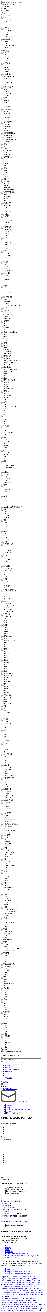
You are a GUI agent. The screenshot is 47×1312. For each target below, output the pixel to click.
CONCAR (7, 150)
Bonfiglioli (7, 107)
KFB (5, 492)
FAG (5, 260)
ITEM (5, 446)
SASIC (6, 815)
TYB (5, 975)
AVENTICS (7, 65)
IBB (4, 400)
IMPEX (6, 426)
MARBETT (7, 568)
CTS (5, 172)
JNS (4, 463)
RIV (5, 780)
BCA (5, 78)
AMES (5, 41)
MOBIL (6, 607)
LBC (5, 533)
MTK (5, 627)
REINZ (6, 765)
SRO (5, 894)
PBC (5, 715)
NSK (5, 680)
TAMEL (6, 925)
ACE (5, 21)
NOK (5, 671)
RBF (5, 763)
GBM (5, 325)
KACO (6, 474)
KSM (5, 522)
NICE (5, 658)
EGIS (5, 209)
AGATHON (7, 30)
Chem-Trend (7, 135)
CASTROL (7, 126)
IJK (4, 411)
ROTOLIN (7, 798)
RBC (5, 761)
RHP (5, 771)
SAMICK (6, 809)
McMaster (6, 583)
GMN (5, 338)
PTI (4, 747)
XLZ (5, 1023)
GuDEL (6, 349)
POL (5, 736)
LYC (5, 564)
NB (4, 642)
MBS (5, 577)
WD (4, 1003)
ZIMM (5, 1034)
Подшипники (10, 1269)
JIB (4, 461)
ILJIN (5, 419)
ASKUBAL (7, 56)
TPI (4, 957)
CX (4, 174)
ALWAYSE (7, 37)
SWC (5, 918)
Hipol (5, 378)
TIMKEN (6, 944)
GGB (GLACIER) (10, 332)
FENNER (6, 273)
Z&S (5, 1027)
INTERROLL (8, 433)
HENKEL (7, 367)
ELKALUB (7, 220)
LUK (5, 562)
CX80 (5, 177)
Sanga (5, 811)
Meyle (5, 592)
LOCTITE (7, 551)
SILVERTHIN (8, 852)
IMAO (5, 422)
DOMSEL (7, 199)
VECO (5, 992)
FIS (4, 282)
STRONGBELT (9, 911)
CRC (5, 166)
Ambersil (6, 39)
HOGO (6, 391)
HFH (5, 376)
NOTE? (6, 677)
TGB (5, 935)
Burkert (6, 120)
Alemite (6, 35)
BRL (5, 115)
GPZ (5, 343)
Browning (6, 118)
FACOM (6, 255)
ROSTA (6, 793)
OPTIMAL (7, 697)
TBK (5, 927)
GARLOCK (7, 319)
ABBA (5, 17)
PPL (5, 739)
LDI (4, 535)
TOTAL (6, 953)
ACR (5, 24)
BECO (5, 80)
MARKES (7, 570)
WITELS (6, 1014)
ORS (5, 701)
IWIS (5, 448)
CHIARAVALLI (9, 137)
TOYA (5, 955)
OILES (6, 691)
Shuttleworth (7, 846)
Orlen (5, 699)
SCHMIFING (8, 822)
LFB (5, 542)
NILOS (6, 662)
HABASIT (7, 356)
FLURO (6, 295)
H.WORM (7, 354)
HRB (5, 393)
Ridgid (5, 774)
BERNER (7, 96)
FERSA (6, 275)
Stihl (5, 907)
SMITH (6, 876)
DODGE (6, 196)
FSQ (5, 308)
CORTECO (7, 157)
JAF (4, 450)
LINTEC (6, 548)
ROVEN (6, 802)
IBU (5, 404)
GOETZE (6, 341)
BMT (5, 105)
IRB (4, 435)
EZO (5, 247)
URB (5, 986)
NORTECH (7, 675)
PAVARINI (7, 712)
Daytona (6, 181)
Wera (5, 1005)
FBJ (4, 264)
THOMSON (7, 940)
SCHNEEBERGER (10, 824)
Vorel (5, 997)
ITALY (6, 443)
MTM (5, 629)
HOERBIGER (8, 387)
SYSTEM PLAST (9, 922)
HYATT (6, 398)
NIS (4, 664)
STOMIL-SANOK (10, 909)
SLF (5, 870)
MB (4, 575)
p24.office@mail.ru (23, 1101)
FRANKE (7, 303)
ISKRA (6, 441)
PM (4, 730)
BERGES (6, 91)
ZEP (5, 1032)
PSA (5, 743)
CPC (5, 159)
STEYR (6, 903)
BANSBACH (8, 72)
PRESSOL (7, 741)
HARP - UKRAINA (10, 363)
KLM (5, 505)
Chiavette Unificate (10, 139)
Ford (5, 299)
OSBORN (7, 704)
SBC (5, 817)
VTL (5, 999)
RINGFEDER (8, 776)
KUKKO (6, 527)
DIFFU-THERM (9, 192)
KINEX (6, 498)
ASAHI (6, 52)
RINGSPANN (8, 778)
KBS (5, 487)
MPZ (5, 621)
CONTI (6, 153)
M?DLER (6, 566)
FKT (5, 290)
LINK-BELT (8, 544)
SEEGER (6, 833)
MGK (5, 594)
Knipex (6, 513)
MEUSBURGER (9, 590)
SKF (5, 863)
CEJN (5, 131)
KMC (5, 509)
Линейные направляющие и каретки (19, 1273)
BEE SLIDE (7, 83)
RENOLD (7, 767)
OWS (5, 708)
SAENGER (7, 806)
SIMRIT (6, 857)
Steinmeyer (7, 900)
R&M (5, 756)
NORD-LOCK (8, 673)
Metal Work (7, 588)
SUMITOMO (8, 914)
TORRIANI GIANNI (11, 949)
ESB (5, 236)
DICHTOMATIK (9, 190)
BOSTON (7, 111)
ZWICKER (7, 1043)
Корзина (7, 1084)
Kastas (5, 481)
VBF (5, 990)
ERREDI (6, 234)
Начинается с (8, 8)
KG (4, 494)
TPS (5, 959)
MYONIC (7, 631)
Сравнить (7, 1139)
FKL (5, 288)
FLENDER (7, 293)
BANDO (6, 70)
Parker (5, 710)
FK (4, 284)
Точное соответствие (11, 11)
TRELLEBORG (9, 964)
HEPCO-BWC (8, 371)
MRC (5, 623)
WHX (5, 1008)
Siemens (6, 850)
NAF (5, 638)
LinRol (5, 546)
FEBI (5, 269)
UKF (5, 979)
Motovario (7, 616)
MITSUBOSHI (8, 605)
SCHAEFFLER (9, 820)
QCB (5, 752)
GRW (5, 347)
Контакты (9, 1071)
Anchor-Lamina (8, 45)
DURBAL (7, 205)
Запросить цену (7, 1201)
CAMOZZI (7, 122)
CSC (5, 168)
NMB (5, 669)
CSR (5, 170)
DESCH (6, 183)
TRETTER (7, 966)
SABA (5, 804)
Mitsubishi (7, 603)
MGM (5, 597)
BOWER (6, 113)
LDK (5, 537)
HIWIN (6, 382)
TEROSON (7, 931)
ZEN (5, 1029)
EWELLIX (7, 242)
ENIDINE (7, 229)
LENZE (6, 540)
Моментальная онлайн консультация (14, 1221)
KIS (4, 502)
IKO (5, 415)
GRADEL (7, 345)
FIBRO (6, 279)
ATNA (5, 61)
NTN (5, 684)
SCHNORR (7, 826)
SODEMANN (8, 887)
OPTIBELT (7, 695)
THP (5, 942)
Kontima (6, 516)
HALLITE (7, 358)
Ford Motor (7, 301)
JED (5, 457)
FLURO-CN (7, 297)
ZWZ (5, 1045)
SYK (5, 920)
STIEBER (7, 905)
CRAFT (6, 164)
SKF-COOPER (8, 865)
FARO (5, 262)
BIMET (6, 100)
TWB (5, 973)
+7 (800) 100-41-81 (10, 1089)
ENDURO (7, 227)
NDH (5, 649)
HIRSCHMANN (9, 380)
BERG (5, 89)
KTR (5, 524)
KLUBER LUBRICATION (13, 507)
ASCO (5, 54)
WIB (5, 1010)
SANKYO (7, 813)
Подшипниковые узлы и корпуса (17, 1271)
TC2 (5, 929)
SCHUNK (7, 828)
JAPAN (6, 452)
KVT (5, 531)
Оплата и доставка (12, 1069)
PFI (4, 726)
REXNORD (7, 769)
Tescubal (6, 933)
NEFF (5, 651)
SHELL (6, 839)
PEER (5, 719)
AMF (5, 43)
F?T (4, 251)
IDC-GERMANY (9, 406)
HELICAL (7, 365)
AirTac (5, 32)
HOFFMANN (8, 389)
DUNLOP (7, 203)
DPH (5, 201)
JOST (5, 470)
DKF (5, 194)
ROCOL (6, 787)
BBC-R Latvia (8, 76)
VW (4, 1001)
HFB (5, 373)
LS (4, 557)
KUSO (5, 529)
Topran (5, 946)
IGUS (5, 408)
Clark (5, 146)
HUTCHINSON (9, 395)
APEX (5, 48)
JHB (5, 459)
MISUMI (6, 601)
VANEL (6, 988)
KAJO (5, 476)
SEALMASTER (9, 830)
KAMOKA (7, 478)
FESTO (6, 277)
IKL (4, 413)
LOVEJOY (7, 553)
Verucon (6, 994)
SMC (5, 874)
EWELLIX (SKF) (9, 244)
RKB (5, 782)
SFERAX (6, 835)
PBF (5, 717)
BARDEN (7, 74)
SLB (5, 868)
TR (4, 962)
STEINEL (7, 898)
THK (5, 938)
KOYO (6, 518)
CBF (5, 129)
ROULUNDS (8, 800)
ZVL (5, 1040)
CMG (5, 148)
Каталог (8, 1065)
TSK (5, 968)
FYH (5, 312)
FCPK (5, 266)
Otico (5, 706)
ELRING (6, 223)
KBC (5, 485)
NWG (5, 688)
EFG (5, 207)
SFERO (6, 837)
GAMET (6, 317)
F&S (5, 249)
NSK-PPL (7, 682)
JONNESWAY (8, 467)
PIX (4, 728)
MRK (5, 625)
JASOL (6, 454)
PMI (5, 732)
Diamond (6, 188)
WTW (5, 1016)
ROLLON (7, 789)
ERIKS (6, 231)
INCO (5, 430)
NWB (5, 686)
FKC (5, 286)
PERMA (6, 721)
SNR (5, 885)
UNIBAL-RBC (8, 984)
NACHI (6, 634)
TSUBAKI (7, 970)
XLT (5, 1021)
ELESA (6, 216)
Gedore (6, 330)
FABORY (7, 253)
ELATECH (7, 212)
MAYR (6, 572)
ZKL (5, 1038)
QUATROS (7, 754)
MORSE (6, 614)
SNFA (5, 881)
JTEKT (6, 472)
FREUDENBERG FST (11, 306)
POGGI (6, 734)
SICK (5, 848)
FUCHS (6, 310)
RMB (5, 785)
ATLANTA (7, 59)
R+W (5, 758)
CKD (5, 144)
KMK (5, 511)
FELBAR (6, 271)
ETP (5, 240)
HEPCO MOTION (10, 369)
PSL (5, 745)
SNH (5, 883)
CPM (5, 161)
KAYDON (7, 483)
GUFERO (7, 352)
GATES (6, 321)
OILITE (6, 693)
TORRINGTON (9, 951)
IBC (4, 402)
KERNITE (7, 489)
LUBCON (7, 559)
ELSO (5, 225)
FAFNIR (6, 258)
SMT (5, 879)
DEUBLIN (7, 185)
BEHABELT (8, 87)
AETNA (6, 28)
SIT (4, 859)
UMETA (6, 981)
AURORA (7, 63)
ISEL (5, 439)
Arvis (5, 50)
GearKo (6, 328)
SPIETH (6, 890)
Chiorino (6, 142)
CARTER (6, 124)
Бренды (8, 1067)
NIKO (5, 660)
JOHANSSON (8, 465)
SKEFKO (6, 861)
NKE (5, 666)
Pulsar (5, 750)
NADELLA (7, 636)
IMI (4, 424)
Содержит (7, 6)
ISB (4, 437)
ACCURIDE (8, 19)
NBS (5, 647)
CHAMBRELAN (9, 133)
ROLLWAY (7, 791)
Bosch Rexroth (8, 109)
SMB (5, 872)
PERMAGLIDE (9, 723)
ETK (5, 238)
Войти (9, 1078)
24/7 (6, 1073)
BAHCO (6, 67)
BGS (5, 98)
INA (5, 428)
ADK (5, 26)
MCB (5, 579)
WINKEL (6, 1012)
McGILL (6, 581)
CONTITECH (8, 155)
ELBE (5, 214)
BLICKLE (7, 102)
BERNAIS (7, 94)
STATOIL (7, 896)
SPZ (5, 892)
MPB (5, 618)
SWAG (6, 916)
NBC (5, 645)
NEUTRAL (7, 653)
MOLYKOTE (8, 612)
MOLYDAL (7, 610)
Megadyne (7, 586)
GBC (5, 323)
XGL (5, 1019)
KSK (5, 520)
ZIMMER (6, 1036)
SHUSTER (7, 844)
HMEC (6, 384)
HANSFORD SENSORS (12, 360)
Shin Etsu (6, 841)
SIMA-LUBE (8, 855)
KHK (5, 496)
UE (4, 977)
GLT (5, 334)
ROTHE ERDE (9, 795)
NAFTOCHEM (9, 640)
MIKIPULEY (8, 599)
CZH (5, 179)
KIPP (5, 500)
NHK (5, 656)
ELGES (6, 218)
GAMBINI (7, 314)
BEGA (5, 85)
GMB (5, 336)
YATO (5, 1025)
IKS (4, 417)
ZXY (5, 1047)
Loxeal (5, 555)
